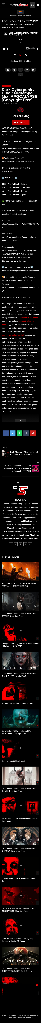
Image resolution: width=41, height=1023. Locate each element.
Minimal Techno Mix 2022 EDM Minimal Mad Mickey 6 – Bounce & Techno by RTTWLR (17, 468)
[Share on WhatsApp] (19, 433)
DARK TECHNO (27, 21)
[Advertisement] (20, 998)
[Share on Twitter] (12, 433)
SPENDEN (20, 1015)
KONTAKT (15, 1017)
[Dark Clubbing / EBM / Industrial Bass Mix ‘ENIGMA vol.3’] (5, 453)
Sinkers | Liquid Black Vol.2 (13, 761)
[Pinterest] (25, 544)
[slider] (17, 49)
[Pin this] (33, 433)
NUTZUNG (35, 1015)
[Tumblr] (20, 544)
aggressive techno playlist (13, 335)
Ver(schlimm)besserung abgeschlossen (20, 15)
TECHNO (8, 21)
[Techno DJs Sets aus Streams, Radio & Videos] (19, 5)
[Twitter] (16, 544)
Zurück (4, 447)
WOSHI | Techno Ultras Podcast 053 (17, 704)
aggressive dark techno (28, 318)
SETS (10, 1017)
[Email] (30, 544)
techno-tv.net (29, 1017)
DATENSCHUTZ (28, 1015)
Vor (38, 462)
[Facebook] (11, 544)
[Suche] (38, 5)
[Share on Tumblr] (26, 433)
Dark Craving (20, 116)
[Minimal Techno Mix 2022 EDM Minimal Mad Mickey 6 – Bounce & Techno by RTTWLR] (35, 468)
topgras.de (22, 1017)
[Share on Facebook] (6, 433)
